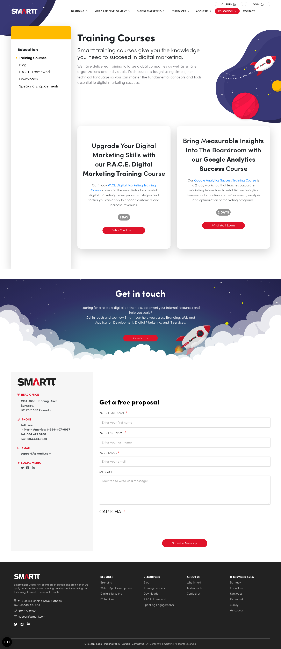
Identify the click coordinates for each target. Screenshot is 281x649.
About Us (202, 11)
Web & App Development (111, 11)
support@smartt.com (36, 453)
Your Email (108, 452)
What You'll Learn (124, 230)
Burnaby (235, 582)
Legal (99, 644)
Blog (23, 64)
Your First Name (112, 413)
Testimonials (194, 588)
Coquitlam (236, 588)
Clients (227, 4)
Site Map (90, 644)
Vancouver (236, 610)
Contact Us (140, 338)
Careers (126, 644)
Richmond (236, 599)
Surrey (234, 605)
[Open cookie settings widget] (7, 642)
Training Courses (32, 58)
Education (225, 11)
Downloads (28, 78)
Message (106, 472)
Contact (249, 11)
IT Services (179, 11)
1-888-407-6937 (58, 429)
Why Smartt (194, 582)
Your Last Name (111, 433)
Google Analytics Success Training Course (225, 180)
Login (256, 4)
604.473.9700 (36, 434)
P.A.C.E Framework (155, 599)
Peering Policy (112, 644)
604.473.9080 (37, 438)
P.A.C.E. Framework (35, 71)
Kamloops (236, 593)
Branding (78, 11)
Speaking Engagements (39, 85)
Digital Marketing (149, 11)
